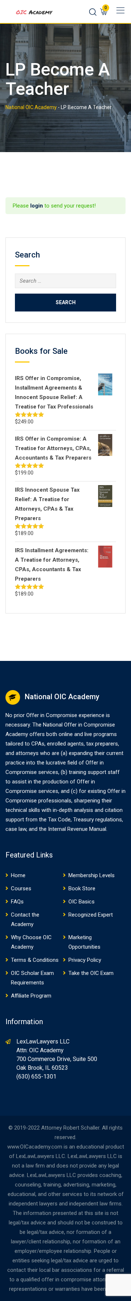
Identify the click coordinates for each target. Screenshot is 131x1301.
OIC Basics (81, 901)
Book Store (81, 888)
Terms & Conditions (35, 960)
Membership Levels (91, 875)
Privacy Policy (84, 960)
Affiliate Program (31, 995)
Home (18, 875)
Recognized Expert (90, 914)
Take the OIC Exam (91, 973)
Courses (21, 888)
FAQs (17, 901)
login (36, 205)
